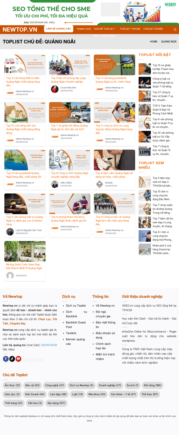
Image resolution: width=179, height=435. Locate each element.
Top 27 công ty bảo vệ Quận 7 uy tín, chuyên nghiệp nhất (163, 96)
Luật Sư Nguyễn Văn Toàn (29, 230)
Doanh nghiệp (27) (110, 385)
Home (153, 41)
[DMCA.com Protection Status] (33, 360)
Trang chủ (83, 29)
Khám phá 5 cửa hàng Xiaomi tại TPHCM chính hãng (162, 249)
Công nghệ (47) (54, 385)
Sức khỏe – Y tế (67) (123, 394)
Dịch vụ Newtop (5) (82, 385)
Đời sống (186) (152, 385)
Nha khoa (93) (97, 394)
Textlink (71, 333)
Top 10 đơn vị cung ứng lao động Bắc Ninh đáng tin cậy (161, 195)
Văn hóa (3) (35, 403)
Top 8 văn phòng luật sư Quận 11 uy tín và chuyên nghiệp (163, 123)
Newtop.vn (16, 29)
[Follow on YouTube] (18, 359)
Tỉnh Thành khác (103, 35)
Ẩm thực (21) (12, 385)
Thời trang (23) (14, 403)
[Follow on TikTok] (12, 359)
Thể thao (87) (149, 394)
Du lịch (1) (132, 385)
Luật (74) (77, 394)
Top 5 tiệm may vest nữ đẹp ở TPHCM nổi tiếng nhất (162, 182)
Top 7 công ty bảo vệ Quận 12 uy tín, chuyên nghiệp (161, 150)
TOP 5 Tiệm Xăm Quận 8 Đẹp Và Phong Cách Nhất (163, 109)
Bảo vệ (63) (32, 385)
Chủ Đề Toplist (104, 29)
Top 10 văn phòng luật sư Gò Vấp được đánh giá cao (163, 136)
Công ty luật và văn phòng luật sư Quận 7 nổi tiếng (163, 82)
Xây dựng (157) (56, 403)
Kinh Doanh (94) (35, 394)
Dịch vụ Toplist (76, 305)
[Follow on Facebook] (6, 359)
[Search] (175, 29)
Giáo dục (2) (12, 394)
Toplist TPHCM (130, 29)
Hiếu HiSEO (66, 182)
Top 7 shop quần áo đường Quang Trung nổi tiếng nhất (163, 209)
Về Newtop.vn (105, 305)
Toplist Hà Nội (153, 29)
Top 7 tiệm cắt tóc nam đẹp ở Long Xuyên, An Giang (163, 222)
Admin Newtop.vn (25, 91)
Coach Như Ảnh (68, 87)
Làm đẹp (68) (58, 394)
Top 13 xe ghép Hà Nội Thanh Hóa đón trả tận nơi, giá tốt (163, 69)
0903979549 (49, 345)
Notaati (109, 182)
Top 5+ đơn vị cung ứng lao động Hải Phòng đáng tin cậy (162, 236)
